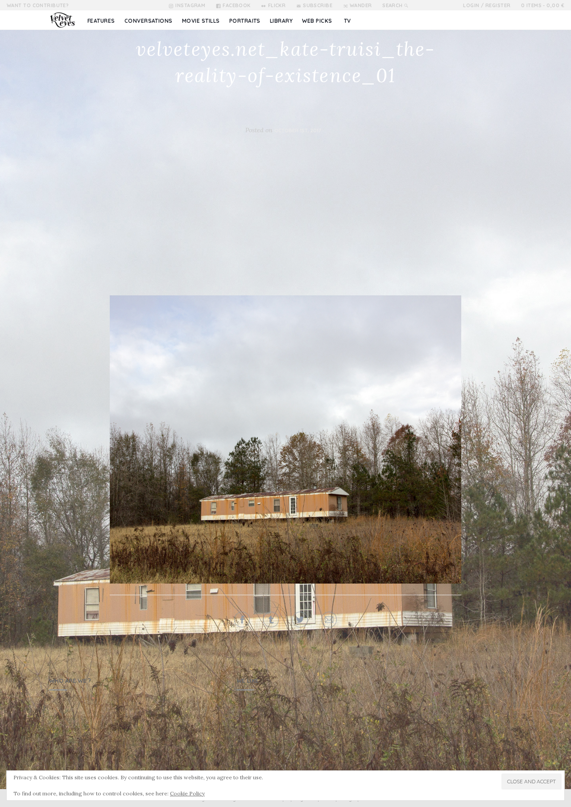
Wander (361, 5)
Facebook (237, 5)
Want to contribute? (38, 5)
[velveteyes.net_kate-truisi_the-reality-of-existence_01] (285, 439)
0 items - (542, 5)
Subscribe (317, 5)
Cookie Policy (187, 793)
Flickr (277, 5)
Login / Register (486, 5)
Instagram (190, 5)
